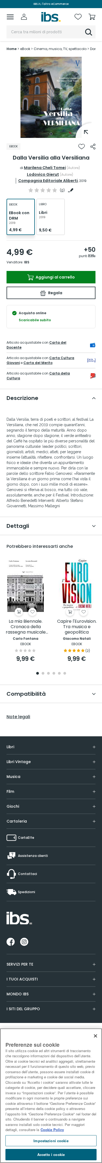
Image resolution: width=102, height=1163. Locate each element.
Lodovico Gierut (43, 174)
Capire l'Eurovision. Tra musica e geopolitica (77, 627)
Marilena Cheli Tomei (45, 167)
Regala (54, 293)
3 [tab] (48, 674)
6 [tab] (65, 674)
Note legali (18, 717)
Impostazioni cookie (50, 1140)
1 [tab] (51, 134)
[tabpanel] (51, 97)
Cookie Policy (52, 1129)
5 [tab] (59, 674)
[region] (51, 1095)
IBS (26, 262)
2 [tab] (43, 674)
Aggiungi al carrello (55, 277)
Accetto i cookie (51, 1154)
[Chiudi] (95, 1036)
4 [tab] (54, 674)
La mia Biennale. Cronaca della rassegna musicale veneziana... (26, 627)
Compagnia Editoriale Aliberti (48, 180)
